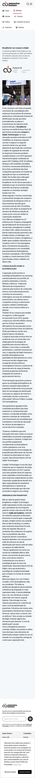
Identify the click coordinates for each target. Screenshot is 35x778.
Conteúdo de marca (23, 22)
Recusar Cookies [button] (10, 772)
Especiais (8, 27)
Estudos (21, 27)
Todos (7, 11)
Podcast (20, 16)
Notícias (19, 10)
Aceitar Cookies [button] (25, 772)
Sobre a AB (5, 737)
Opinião (7, 16)
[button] (30, 718)
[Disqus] (17, 672)
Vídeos (7, 22)
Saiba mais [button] (17, 764)
